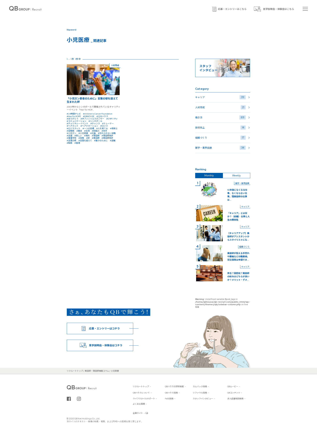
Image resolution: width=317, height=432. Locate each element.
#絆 (88, 138)
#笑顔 (81, 138)
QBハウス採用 (171, 392)
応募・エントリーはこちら (232, 9)
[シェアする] (69, 399)
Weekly (236, 175)
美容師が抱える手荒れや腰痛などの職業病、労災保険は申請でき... (238, 256)
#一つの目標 (88, 128)
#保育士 (114, 128)
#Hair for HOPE (74, 116)
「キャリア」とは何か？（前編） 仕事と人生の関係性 (238, 216)
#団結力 (95, 131)
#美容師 (95, 138)
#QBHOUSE (88, 116)
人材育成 (219, 107)
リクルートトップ (141, 386)
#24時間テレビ (74, 113)
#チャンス (95, 123)
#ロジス (104, 126)
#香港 (77, 143)
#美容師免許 (107, 138)
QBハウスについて (141, 392)
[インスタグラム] (79, 399)
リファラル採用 (200, 392)
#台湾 (87, 131)
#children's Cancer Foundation (97, 113)
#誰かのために (101, 140)
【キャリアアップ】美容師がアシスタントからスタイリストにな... (238, 236)
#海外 (87, 135)
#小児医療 (83, 133)
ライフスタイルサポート (144, 398)
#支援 (69, 135)
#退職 (112, 140)
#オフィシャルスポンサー (92, 118)
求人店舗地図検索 (235, 398)
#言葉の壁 (71, 140)
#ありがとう (72, 118)
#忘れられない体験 (107, 133)
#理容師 (95, 135)
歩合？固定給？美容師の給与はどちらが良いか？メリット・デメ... (238, 276)
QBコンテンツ (233, 392)
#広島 (93, 133)
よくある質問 (139, 404)
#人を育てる (102, 128)
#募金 (79, 131)
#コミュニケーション (76, 121)
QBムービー (232, 386)
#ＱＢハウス (102, 116)
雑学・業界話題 (219, 147)
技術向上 (219, 127)
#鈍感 (69, 143)
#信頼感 (70, 131)
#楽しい (78, 135)
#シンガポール (95, 121)
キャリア (219, 97)
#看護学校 (71, 138)
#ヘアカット (72, 126)
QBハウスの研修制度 (174, 386)
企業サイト (138, 413)
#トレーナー (108, 123)
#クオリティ (112, 118)
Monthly (209, 175)
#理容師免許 (107, 135)
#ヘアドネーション (89, 126)
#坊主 (104, 131)
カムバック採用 (200, 386)
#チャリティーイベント (77, 123)
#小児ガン (71, 133)
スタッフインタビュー (203, 398)
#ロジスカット (73, 128)
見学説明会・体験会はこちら (278, 9)
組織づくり (219, 137)
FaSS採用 (169, 398)
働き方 (219, 117)
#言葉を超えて (85, 140)
